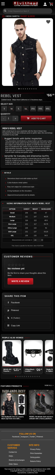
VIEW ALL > (49, 385)
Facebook (15, 437)
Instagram (24, 437)
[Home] (3, 16)
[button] (50, 358)
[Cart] (51, 4)
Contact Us (13, 452)
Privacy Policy (35, 449)
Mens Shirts (12, 16)
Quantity (5, 114)
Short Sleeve (28, 16)
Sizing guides (35, 457)
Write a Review (20, 281)
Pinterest (39, 437)
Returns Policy (35, 461)
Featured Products (11, 386)
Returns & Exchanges (17, 460)
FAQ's (11, 456)
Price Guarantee (36, 453)
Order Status (13, 464)
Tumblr (32, 437)
